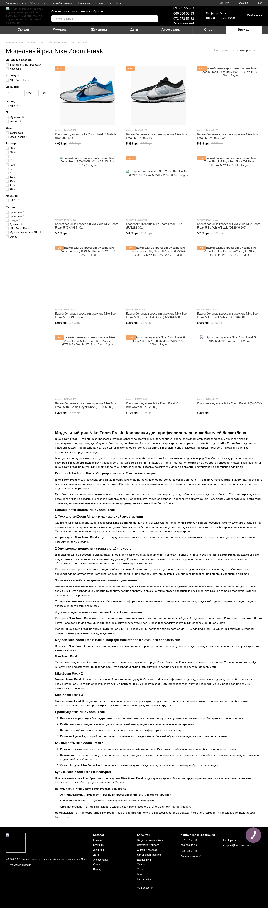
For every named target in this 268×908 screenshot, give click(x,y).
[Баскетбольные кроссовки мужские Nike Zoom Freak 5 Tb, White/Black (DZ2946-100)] (229, 185)
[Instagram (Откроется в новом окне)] (126, 3)
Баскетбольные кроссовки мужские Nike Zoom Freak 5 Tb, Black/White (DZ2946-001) (228, 315)
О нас (110, 3)
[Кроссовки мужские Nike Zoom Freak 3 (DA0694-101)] (229, 364)
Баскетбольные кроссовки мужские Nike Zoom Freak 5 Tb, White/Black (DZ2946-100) (228, 225)
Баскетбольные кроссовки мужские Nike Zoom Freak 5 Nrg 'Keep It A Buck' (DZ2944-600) (157, 315)
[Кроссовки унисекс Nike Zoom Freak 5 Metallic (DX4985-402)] (87, 95)
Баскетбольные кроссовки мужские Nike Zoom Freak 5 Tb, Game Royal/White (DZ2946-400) (86, 405)
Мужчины (60, 29)
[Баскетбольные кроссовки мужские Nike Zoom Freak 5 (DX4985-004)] (87, 275)
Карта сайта (144, 879)
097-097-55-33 (183, 8)
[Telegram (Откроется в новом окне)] (131, 3)
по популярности (244, 50)
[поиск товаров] (154, 18)
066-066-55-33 (183, 13)
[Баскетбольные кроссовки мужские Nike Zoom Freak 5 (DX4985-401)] (87, 185)
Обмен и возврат (39, 3)
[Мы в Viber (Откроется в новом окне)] (136, 3)
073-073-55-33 (183, 18)
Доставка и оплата (16, 3)
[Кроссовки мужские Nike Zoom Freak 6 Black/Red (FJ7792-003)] (158, 364)
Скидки (23, 29)
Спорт (209, 29)
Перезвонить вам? (183, 23)
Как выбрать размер (63, 3)
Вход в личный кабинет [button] (151, 840)
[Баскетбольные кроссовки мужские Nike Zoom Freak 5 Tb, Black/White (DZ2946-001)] (229, 275)
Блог (118, 3)
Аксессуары (171, 29)
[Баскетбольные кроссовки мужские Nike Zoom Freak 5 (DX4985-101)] (158, 95)
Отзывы (99, 3)
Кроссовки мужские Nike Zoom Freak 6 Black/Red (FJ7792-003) (152, 405)
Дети (134, 29)
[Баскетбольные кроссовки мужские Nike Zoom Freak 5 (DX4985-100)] (229, 95)
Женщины (99, 29)
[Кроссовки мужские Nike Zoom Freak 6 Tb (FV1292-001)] (158, 185)
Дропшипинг (84, 3)
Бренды (244, 29)
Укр (221, 3)
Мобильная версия (20, 865)
